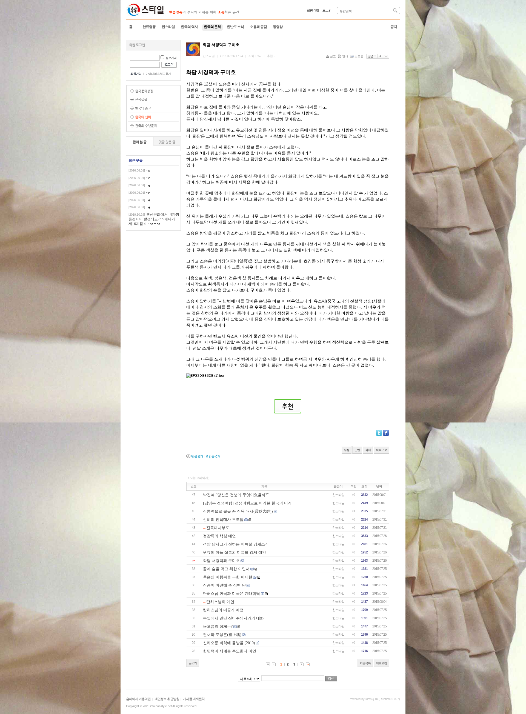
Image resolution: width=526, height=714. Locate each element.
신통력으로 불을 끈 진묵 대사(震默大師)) (238, 511)
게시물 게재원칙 (194, 699)
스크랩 (359, 56)
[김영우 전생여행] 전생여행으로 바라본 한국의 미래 (247, 503)
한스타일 (338, 495)
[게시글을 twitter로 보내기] (379, 433)
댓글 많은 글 (167, 142)
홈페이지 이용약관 (138, 699)
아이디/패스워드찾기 (158, 73)
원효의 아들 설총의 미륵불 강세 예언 (234, 552)
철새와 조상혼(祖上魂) (222, 635)
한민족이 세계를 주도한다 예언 (229, 651)
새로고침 (381, 663)
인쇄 (345, 56)
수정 (346, 450)
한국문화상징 (144, 91)
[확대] (380, 56)
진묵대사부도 (217, 528)
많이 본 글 (140, 142)
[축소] (386, 56)
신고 (333, 56)
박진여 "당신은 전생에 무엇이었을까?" (236, 495)
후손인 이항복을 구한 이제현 (227, 577)
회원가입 (313, 10)
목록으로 (381, 450)
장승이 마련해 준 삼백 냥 (224, 585)
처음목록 (365, 663)
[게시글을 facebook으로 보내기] (386, 433)
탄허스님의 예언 (220, 602)
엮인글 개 (212, 456)
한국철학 (141, 99)
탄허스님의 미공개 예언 (223, 610)
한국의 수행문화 (146, 126)
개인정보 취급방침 (167, 699)
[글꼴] (372, 56)
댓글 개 (197, 456)
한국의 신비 (143, 117)
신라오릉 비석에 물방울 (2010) (229, 643)
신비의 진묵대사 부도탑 (223, 520)
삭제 (368, 450)
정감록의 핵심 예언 (219, 536)
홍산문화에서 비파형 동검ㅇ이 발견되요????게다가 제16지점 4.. (153, 219)
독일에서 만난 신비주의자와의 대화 (233, 618)
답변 (357, 450)
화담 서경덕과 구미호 (221, 561)
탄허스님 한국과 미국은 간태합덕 (231, 594)
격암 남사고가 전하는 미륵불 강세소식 (236, 544)
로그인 (326, 10)
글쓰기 (192, 663)
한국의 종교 (143, 108)
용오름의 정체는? (218, 626)
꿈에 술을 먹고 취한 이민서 (226, 569)
